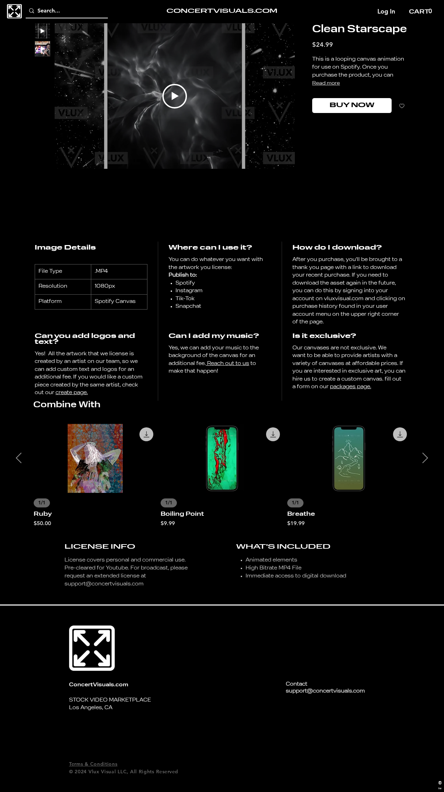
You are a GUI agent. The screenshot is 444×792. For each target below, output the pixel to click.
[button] (421, 11)
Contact (296, 684)
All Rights (142, 771)
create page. (72, 392)
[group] (222, 476)
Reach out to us (227, 363)
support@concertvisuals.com (104, 584)
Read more (326, 83)
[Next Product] (425, 458)
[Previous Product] (19, 458)
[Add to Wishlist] (401, 105)
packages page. (350, 387)
